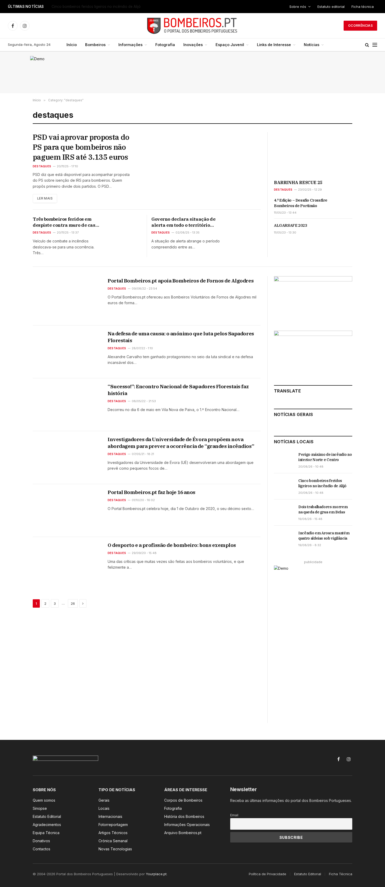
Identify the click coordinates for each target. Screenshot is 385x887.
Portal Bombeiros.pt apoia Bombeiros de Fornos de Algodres (181, 281)
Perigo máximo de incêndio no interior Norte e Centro (325, 457)
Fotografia (165, 44)
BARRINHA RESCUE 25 (298, 182)
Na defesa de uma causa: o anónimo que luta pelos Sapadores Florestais (181, 336)
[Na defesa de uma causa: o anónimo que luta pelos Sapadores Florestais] (67, 352)
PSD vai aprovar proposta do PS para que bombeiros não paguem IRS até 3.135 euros (81, 147)
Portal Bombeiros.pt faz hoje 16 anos (151, 492)
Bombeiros (95, 44)
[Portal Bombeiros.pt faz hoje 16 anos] (67, 510)
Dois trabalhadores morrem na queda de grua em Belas (323, 509)
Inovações (193, 44)
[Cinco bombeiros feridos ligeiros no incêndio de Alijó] (284, 486)
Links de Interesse (274, 44)
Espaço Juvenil (230, 44)
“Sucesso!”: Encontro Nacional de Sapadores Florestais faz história (178, 389)
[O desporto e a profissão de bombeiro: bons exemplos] (67, 563)
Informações (130, 44)
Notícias (311, 44)
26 (73, 603)
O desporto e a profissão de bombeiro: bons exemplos (172, 545)
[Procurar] (367, 45)
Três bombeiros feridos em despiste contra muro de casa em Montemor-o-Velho (65, 222)
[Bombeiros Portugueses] (192, 25)
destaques (42, 166)
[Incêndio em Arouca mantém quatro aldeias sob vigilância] (284, 539)
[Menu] (374, 45)
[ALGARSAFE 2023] (342, 231)
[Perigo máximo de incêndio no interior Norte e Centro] (284, 460)
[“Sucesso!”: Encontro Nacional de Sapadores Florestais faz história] (67, 405)
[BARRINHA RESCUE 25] (313, 154)
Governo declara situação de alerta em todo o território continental (183, 222)
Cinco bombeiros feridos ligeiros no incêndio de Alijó (96, 6)
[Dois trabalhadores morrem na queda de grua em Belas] (284, 513)
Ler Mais (45, 198)
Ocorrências (360, 25)
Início (72, 44)
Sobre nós (297, 6)
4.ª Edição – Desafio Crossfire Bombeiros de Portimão (300, 203)
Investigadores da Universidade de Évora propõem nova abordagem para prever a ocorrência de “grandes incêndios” (181, 442)
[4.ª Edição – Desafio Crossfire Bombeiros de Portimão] (342, 206)
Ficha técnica (362, 6)
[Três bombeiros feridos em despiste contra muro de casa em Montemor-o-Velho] (125, 226)
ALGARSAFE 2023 (290, 225)
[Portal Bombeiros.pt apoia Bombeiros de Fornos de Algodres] (67, 299)
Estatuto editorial (331, 6)
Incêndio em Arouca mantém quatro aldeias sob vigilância (323, 536)
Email (234, 815)
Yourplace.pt (156, 874)
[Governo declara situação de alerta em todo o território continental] (244, 226)
